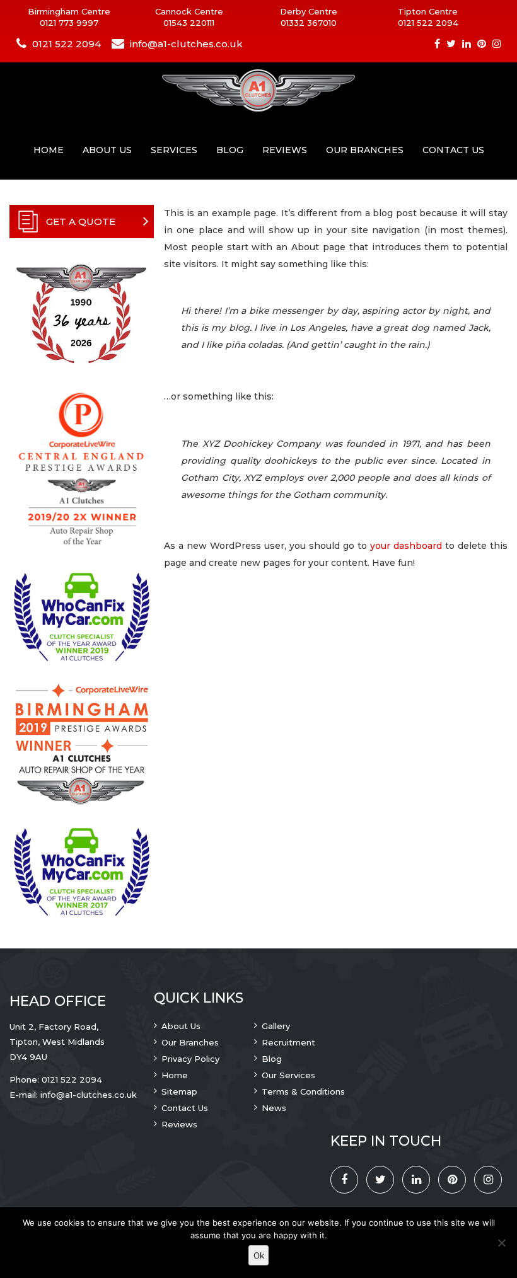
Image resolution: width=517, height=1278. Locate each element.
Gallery (276, 1026)
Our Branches (365, 150)
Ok (258, 1255)
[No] (501, 1242)
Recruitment (288, 1042)
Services (174, 150)
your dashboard (406, 545)
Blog (229, 150)
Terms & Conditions (303, 1091)
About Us (107, 150)
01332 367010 (309, 23)
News (274, 1108)
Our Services (288, 1075)
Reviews (284, 150)
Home (48, 150)
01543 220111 (188, 23)
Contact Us (453, 150)
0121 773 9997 (69, 23)
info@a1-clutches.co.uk (186, 44)
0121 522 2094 (428, 23)
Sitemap (179, 1091)
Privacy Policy (190, 1059)
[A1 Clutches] (258, 91)
